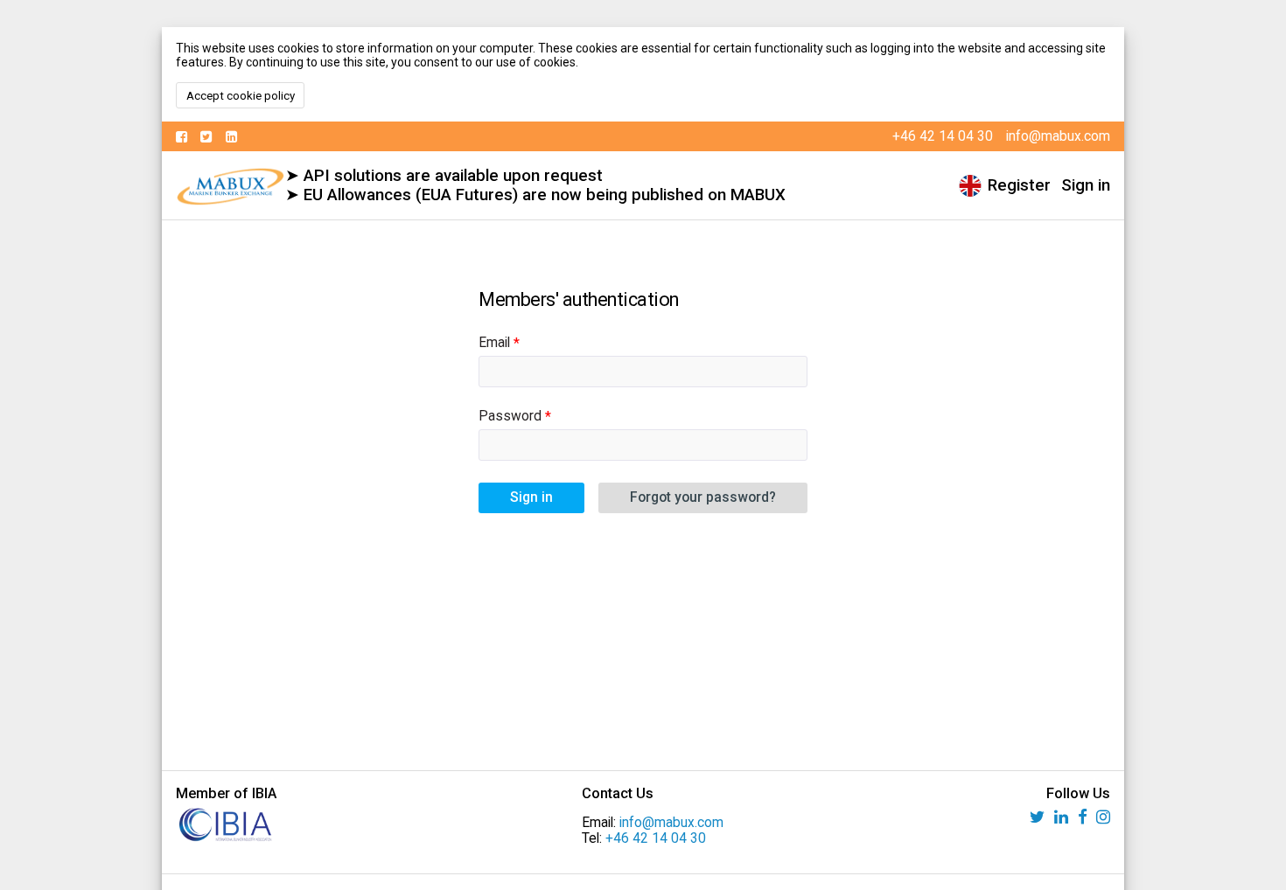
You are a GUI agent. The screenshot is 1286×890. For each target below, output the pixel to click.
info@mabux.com (671, 823)
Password (510, 416)
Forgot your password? (703, 497)
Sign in (1085, 185)
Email (494, 343)
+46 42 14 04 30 (655, 838)
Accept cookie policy (240, 95)
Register (1019, 185)
